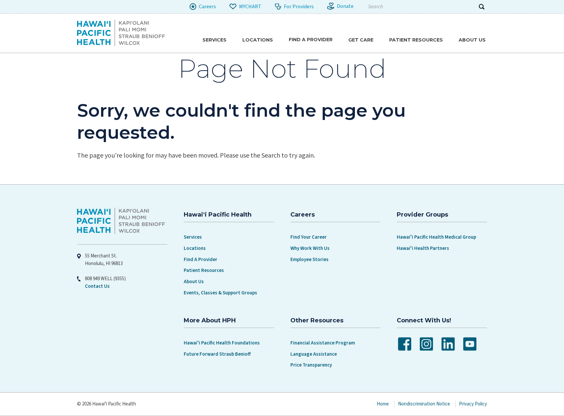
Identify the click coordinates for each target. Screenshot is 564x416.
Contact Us (97, 286)
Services (193, 237)
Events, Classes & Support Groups (220, 292)
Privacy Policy (473, 404)
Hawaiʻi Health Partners (423, 248)
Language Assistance (313, 354)
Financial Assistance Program (322, 343)
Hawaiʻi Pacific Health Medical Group (436, 237)
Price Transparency (311, 365)
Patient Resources (204, 270)
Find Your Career (308, 237)
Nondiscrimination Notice (424, 404)
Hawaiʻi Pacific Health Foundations (222, 343)
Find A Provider (200, 259)
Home (383, 404)
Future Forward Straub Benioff (217, 354)
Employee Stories (309, 259)
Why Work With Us (310, 248)
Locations (195, 248)
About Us (194, 281)
